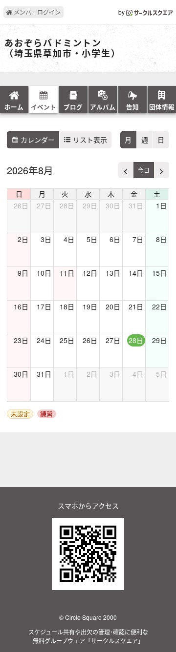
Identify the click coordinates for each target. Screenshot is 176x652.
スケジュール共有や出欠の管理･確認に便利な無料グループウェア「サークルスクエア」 (88, 636)
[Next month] (161, 170)
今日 (144, 170)
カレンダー (37, 139)
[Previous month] (125, 170)
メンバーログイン (36, 12)
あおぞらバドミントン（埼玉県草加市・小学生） (60, 48)
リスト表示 (89, 139)
